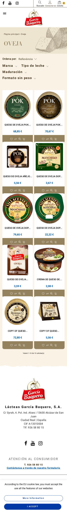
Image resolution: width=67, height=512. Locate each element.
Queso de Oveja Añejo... (17, 176)
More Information (33, 498)
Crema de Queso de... (49, 279)
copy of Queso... (17, 331)
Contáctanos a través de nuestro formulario (33, 468)
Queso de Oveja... (17, 279)
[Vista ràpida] (20, 139)
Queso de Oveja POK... (18, 125)
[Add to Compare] (15, 139)
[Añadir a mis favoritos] (11, 139)
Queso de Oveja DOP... (49, 176)
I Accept (32, 506)
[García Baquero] (33, 17)
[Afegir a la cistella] (24, 139)
